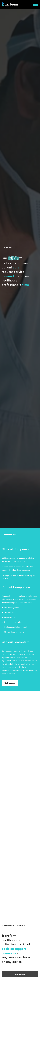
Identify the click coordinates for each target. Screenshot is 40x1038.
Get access (9, 682)
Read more (20, 974)
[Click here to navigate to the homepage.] (10, 4)
